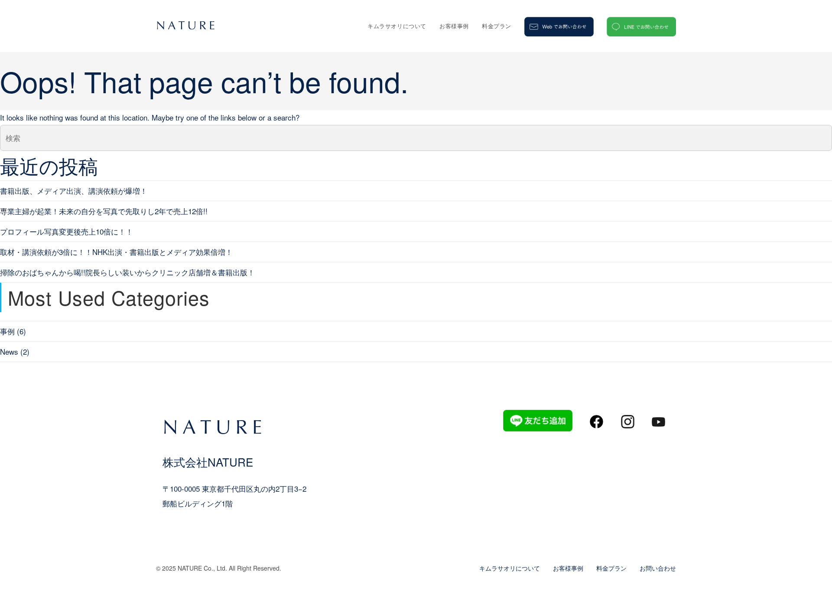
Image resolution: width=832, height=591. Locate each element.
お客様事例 (568, 568)
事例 (7, 331)
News (9, 351)
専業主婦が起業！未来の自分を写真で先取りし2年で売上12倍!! (104, 211)
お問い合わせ (658, 568)
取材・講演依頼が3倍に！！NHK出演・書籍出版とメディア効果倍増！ (116, 251)
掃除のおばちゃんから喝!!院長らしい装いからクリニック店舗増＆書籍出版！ (127, 272)
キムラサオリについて (509, 568)
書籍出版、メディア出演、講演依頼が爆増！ (73, 190)
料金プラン (611, 568)
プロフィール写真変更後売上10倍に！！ (66, 231)
